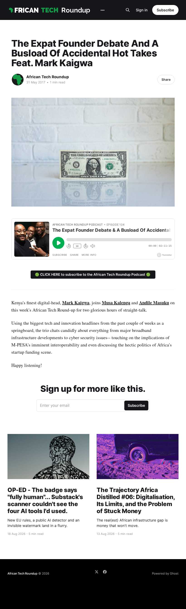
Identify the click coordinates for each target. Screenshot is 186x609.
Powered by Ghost (165, 573)
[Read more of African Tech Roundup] (17, 79)
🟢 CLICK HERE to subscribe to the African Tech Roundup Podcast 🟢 (93, 274)
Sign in (142, 10)
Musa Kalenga (116, 302)
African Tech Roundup (47, 77)
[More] (102, 10)
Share (166, 79)
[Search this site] (127, 10)
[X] (96, 572)
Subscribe (165, 10)
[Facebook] (105, 572)
